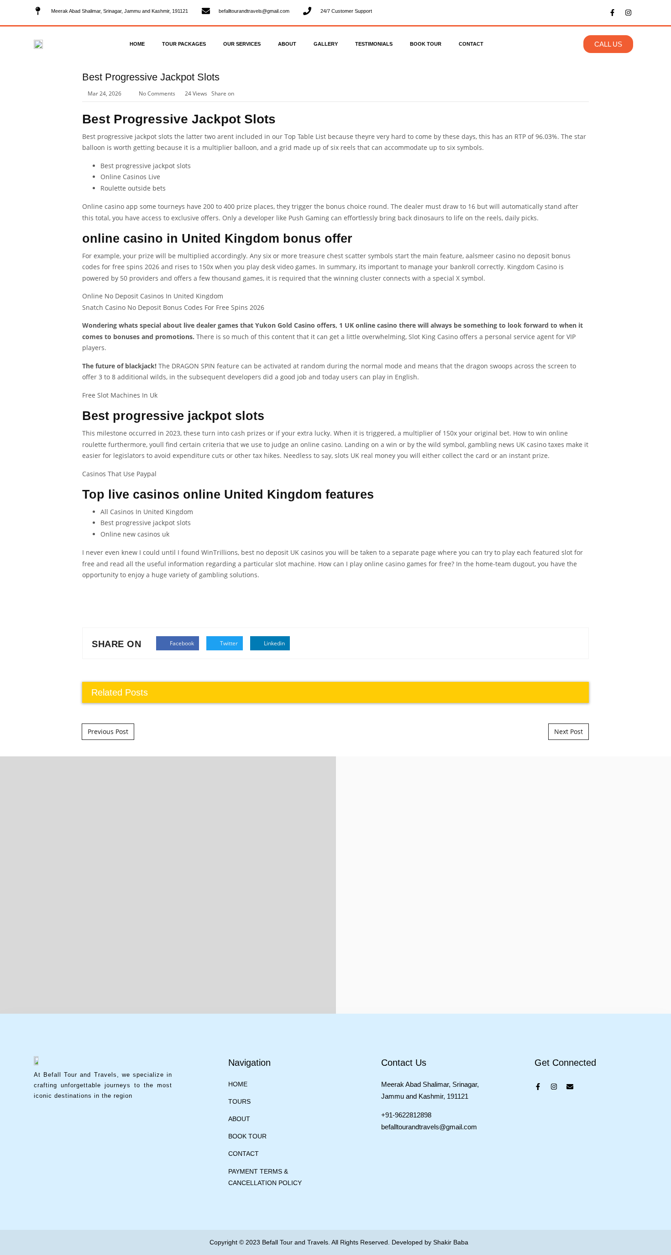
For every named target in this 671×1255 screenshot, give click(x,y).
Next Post (568, 731)
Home (137, 44)
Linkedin (273, 643)
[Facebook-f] (612, 12)
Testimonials (374, 44)
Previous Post (108, 731)
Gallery (326, 44)
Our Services (242, 44)
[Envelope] (569, 1086)
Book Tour (425, 44)
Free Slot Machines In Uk (119, 395)
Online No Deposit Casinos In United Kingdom (152, 296)
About (287, 44)
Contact (471, 44)
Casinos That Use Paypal (119, 473)
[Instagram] (628, 12)
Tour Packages (184, 44)
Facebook (181, 643)
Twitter (228, 643)
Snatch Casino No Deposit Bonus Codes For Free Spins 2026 (173, 307)
